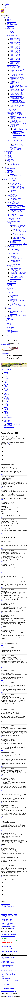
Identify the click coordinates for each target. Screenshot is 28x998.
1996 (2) (6, 412)
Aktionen (6, 34)
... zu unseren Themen (15, 264)
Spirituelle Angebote (11, 109)
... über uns (12, 256)
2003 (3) (6, 403)
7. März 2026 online (7, 966)
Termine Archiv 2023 (15, 40)
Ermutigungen (10, 23)
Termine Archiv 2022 (15, 42)
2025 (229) (6, 373)
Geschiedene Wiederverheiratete (17, 213)
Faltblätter (9, 155)
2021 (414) (6, 378)
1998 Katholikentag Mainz (16, 106)
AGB (5, 6)
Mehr (2, 474)
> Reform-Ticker (5, 923)
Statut (8, 27)
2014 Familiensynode (15, 127)
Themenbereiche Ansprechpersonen (18, 315)
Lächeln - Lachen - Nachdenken (14, 285)
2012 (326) (6, 390)
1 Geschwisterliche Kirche (13, 180)
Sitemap (5, 1)
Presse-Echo (9, 170)
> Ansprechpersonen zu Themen (9, 951)
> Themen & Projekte (6, 946)
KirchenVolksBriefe (17, 144)
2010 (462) (6, 393)
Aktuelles (9, 152)
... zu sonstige (13, 262)
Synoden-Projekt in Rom (18, 132)
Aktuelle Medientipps (15, 164)
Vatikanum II (13, 281)
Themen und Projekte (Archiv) (14, 248)
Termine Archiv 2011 (15, 57)
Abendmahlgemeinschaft (18, 226)
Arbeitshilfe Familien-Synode (16, 166)
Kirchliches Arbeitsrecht (15, 186)
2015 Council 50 (13, 137)
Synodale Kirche (10, 246)
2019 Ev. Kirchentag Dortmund (17, 78)
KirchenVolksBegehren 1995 (16, 277)
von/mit (10, 918)
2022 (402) (6, 377)
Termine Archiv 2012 (15, 55)
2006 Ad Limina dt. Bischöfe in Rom (18, 145)
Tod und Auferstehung (15, 304)
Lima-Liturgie (13, 242)
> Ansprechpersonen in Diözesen (9, 948)
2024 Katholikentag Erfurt (16, 70)
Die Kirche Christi (14, 295)
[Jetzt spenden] (14, 367)
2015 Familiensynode (15, 133)
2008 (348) (6, 396)
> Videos (3, 918)
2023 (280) (6, 376)
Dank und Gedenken (11, 22)
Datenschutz (6, 4)
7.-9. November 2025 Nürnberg (8, 969)
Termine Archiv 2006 (15, 63)
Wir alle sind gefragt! (17, 128)
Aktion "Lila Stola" (11, 110)
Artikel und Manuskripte (12, 253)
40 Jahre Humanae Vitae (15, 210)
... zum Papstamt (13, 257)
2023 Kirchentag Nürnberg (16, 73)
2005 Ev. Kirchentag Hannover (17, 98)
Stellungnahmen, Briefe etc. (13, 289)
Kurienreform (13, 190)
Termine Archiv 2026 (15, 38)
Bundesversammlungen (12, 65)
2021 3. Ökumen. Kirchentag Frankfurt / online (16, 75)
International (3, 13)
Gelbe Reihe (9, 157)
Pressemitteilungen (11, 176)
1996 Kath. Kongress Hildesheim (17, 108)
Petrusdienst (12, 194)
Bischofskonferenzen (14, 183)
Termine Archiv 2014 (15, 53)
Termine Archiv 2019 (15, 46)
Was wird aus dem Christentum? (17, 306)
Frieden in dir (13, 296)
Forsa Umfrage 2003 (17, 230)
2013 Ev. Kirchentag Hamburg (17, 88)
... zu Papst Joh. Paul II (15, 261)
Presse (5, 167)
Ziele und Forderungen (12, 32)
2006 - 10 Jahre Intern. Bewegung (18, 123)
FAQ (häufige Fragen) (12, 24)
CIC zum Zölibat (14, 203)
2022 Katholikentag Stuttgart (16, 71)
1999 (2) (6, 408)
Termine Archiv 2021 (15, 43)
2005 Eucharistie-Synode (15, 121)
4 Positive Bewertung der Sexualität (15, 205)
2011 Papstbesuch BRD (15, 149)
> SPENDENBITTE (6, 908)
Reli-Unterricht (10, 162)
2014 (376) (6, 388)
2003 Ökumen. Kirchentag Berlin (17, 101)
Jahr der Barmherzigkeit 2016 (14, 221)
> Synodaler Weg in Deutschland (9, 934)
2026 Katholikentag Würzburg (17, 69)
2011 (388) (6, 392)
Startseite (6, 335)
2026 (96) (6, 372)
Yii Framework (9, 996)
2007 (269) (6, 397)
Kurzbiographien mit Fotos (16, 175)
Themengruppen (10, 327)
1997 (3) (6, 411)
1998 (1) (6, 409)
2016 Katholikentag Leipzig (16, 82)
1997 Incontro (13, 116)
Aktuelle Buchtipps (14, 266)
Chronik (8, 20)
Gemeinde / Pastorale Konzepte (17, 184)
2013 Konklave (13, 125)
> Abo (15, 914)
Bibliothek (6, 252)
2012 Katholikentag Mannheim (17, 89)
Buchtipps (9, 265)
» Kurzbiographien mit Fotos (13, 424)
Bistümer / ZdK (10, 322)
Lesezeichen (9, 287)
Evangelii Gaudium (14, 275)
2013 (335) (6, 389)
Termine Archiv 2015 (15, 51)
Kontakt (5, 7)
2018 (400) (6, 382)
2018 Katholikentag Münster (16, 77)
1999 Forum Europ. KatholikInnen (18, 117)
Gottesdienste (10, 159)
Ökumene (9, 222)
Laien (11, 191)
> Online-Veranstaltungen (7, 916)
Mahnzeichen (10, 288)
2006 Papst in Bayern (15, 143)
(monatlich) (7, 915)
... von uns (12, 254)
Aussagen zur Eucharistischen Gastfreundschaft (20, 228)
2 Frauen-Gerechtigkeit (12, 195)
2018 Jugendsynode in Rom (16, 139)
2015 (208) (6, 386)
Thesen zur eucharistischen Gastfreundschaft (19, 239)
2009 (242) (6, 394)
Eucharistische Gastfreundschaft (17, 225)
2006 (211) (6, 399)
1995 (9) (6, 413)
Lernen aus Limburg (14, 192)
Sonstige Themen (14, 280)
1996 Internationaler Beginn (16, 114)
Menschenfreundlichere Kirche (17, 300)
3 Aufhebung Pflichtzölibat (13, 202)
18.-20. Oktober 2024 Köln (9, 981)
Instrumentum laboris (17, 131)
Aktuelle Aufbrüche (11, 214)
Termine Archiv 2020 (15, 44)
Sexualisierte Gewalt (14, 207)
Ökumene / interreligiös (15, 279)
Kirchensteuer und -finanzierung (17, 187)
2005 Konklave (13, 120)
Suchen (2, 901)
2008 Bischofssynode (15, 124)
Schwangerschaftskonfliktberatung (18, 209)
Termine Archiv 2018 (15, 47)
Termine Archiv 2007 (15, 62)
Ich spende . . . (10, 316)
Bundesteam (9, 19)
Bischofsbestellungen (15, 182)
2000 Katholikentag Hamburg (17, 104)
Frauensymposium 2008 (15, 201)
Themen (5, 179)
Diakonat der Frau (14, 199)
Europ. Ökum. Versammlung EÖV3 (18, 244)
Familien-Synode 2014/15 (13, 217)
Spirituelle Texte (10, 292)
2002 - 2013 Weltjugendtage (16, 141)
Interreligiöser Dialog (12, 219)
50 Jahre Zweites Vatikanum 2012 (15, 218)
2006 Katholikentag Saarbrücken (17, 97)
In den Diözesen (10, 26)
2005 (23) (6, 400)
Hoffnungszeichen (11, 284)
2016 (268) (6, 385)
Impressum (6, 3)
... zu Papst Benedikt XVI (16, 258)
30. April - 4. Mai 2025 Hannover (9, 973)
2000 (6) (6, 407)
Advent (11, 293)
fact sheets (12, 174)
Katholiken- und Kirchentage (13, 66)
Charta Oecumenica (14, 223)
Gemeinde (12, 297)
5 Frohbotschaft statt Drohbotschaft (15, 211)
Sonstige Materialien (11, 163)
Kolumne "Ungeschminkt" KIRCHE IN (16, 291)
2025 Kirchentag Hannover (16, 67)
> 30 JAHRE (7, 906)
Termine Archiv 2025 (15, 36)
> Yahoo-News (22, 444)
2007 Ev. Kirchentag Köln (16, 96)
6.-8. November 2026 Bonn (7, 958)
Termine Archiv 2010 (15, 58)
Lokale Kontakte (10, 326)
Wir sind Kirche (7, 18)
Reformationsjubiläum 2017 (16, 245)
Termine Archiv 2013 (15, 54)
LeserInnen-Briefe (11, 168)
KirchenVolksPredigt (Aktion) (17, 188)
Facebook (9, 308)
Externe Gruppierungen (12, 331)
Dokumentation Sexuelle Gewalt (17, 206)
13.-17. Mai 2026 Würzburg (7, 962)
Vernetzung (6, 320)
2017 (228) (6, 384)
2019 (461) (6, 381)
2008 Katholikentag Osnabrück (17, 94)
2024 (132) (6, 374)
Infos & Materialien (8, 151)
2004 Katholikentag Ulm (15, 100)
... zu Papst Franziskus (15, 260)
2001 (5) (6, 405)
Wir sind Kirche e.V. (11, 30)
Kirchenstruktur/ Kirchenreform (17, 276)
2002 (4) (6, 404)
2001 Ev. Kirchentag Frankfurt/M (17, 102)
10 (4, 460)
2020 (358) (6, 380)
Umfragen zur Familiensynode (20, 129)
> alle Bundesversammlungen (8, 988)
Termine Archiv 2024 (15, 39)
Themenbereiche (10, 28)
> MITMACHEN (5, 905)
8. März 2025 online (7, 977)
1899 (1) (6, 415)
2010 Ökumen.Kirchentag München (18, 92)
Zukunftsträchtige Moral (15, 250)
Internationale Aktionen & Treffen (15, 113)
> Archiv (13, 926)
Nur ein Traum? (13, 301)
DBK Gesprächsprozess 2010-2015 (15, 215)
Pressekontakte (10, 171)
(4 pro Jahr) (7, 914)
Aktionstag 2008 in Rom (15, 198)
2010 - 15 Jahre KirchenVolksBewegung (15, 147)
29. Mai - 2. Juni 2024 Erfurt (7, 985)
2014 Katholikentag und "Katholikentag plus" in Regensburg (18, 86)
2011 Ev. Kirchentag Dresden (17, 90)
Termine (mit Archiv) (12, 35)
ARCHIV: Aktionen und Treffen (14, 140)
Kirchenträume (13, 299)
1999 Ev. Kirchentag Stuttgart (17, 105)
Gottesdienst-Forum (11, 283)
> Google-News (14, 444)
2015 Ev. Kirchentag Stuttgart (17, 83)
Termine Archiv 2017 (15, 48)
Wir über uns (10, 31)
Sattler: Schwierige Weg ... (19, 237)
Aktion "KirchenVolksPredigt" (14, 112)
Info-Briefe (9, 156)
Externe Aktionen (11, 332)
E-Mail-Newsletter (11, 153)
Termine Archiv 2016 (15, 50)
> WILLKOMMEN (5, 904)
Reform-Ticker (10, 160)
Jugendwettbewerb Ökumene (16, 241)
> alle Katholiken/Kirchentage (8, 991)
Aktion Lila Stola (14, 197)
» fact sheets (9, 423)
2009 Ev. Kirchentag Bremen (16, 93)
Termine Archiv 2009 (15, 59)
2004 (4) (6, 401)
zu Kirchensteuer (14, 328)
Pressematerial (10, 172)
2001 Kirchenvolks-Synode (16, 118)
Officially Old (13, 303)
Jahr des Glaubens (14, 249)
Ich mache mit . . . (11, 310)
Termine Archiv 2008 (15, 61)
